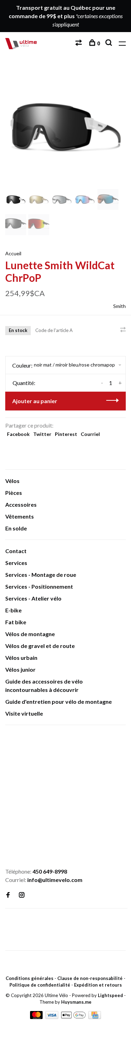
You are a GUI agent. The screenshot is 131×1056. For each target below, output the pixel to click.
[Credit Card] (94, 1016)
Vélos (12, 480)
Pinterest (66, 434)
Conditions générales (29, 978)
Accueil (13, 253)
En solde (16, 528)
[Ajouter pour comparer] (123, 329)
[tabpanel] (65, 127)
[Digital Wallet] (74, 1016)
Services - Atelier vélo (33, 598)
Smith (119, 306)
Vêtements (19, 516)
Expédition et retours (98, 985)
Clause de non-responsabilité (90, 978)
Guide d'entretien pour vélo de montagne (58, 701)
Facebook (18, 434)
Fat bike (15, 622)
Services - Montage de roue (40, 574)
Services (16, 562)
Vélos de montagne (30, 634)
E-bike (13, 610)
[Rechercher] (109, 43)
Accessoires (21, 504)
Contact (16, 551)
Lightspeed (110, 995)
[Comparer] (79, 43)
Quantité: (24, 382)
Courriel (90, 434)
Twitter (42, 434)
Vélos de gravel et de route (40, 645)
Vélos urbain (21, 657)
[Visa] (52, 1016)
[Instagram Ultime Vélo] (21, 895)
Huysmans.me (76, 1002)
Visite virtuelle (24, 713)
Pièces (13, 492)
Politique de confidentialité (39, 985)
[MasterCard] (37, 1016)
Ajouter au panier (34, 401)
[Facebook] (8, 895)
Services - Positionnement (39, 586)
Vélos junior (20, 669)
